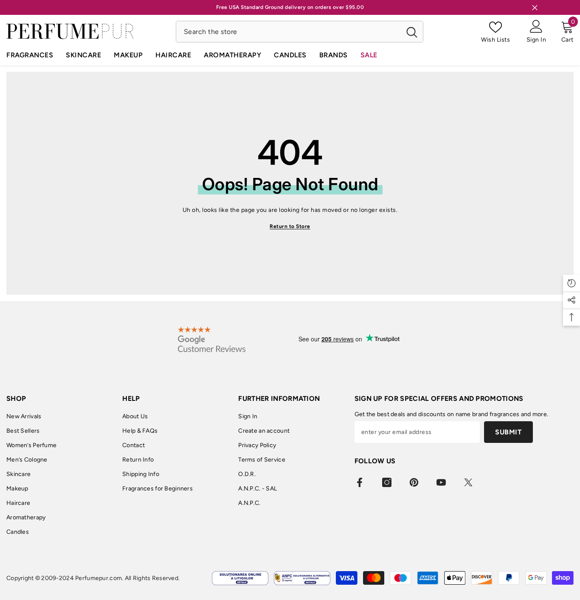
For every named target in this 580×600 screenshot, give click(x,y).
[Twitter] (468, 482)
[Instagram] (386, 482)
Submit (508, 432)
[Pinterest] (414, 482)
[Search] (299, 31)
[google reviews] (211, 339)
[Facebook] (359, 482)
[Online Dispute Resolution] (240, 578)
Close (534, 7)
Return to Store (290, 226)
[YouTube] (441, 482)
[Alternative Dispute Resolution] (302, 578)
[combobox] (288, 31)
